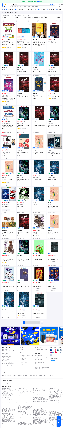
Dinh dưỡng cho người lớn (8, 393)
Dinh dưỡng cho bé (7, 392)
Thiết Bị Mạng (39, 404)
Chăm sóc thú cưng (36, 418)
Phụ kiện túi (29, 420)
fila (15, 383)
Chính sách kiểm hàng (6, 357)
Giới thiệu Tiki (22, 349)
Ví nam (19, 423)
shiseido (4, 383)
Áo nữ (19, 389)
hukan (11, 383)
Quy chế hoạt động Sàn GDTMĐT (41, 349)
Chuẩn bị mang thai (8, 395)
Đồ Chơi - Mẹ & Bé (6, 388)
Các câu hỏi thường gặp (6, 351)
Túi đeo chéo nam (24, 423)
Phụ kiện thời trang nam (40, 395)
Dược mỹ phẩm (12, 421)
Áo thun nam (20, 397)
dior (6, 382)
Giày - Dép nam (21, 411)
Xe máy (52, 419)
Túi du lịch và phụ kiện (39, 389)
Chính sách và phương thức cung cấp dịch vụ (41, 363)
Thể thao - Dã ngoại (54, 391)
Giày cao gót (20, 406)
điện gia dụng (13, 6)
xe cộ (18, 6)
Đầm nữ (22, 389)
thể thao (36, 6)
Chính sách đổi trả (5, 359)
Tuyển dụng (22, 352)
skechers (38, 382)
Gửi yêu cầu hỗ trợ (5, 353)
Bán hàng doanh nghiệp (24, 362)
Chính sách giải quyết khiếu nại (25, 356)
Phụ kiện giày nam (23, 414)
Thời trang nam (21, 395)
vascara (3, 382)
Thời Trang (58, 389)
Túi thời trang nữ (21, 417)
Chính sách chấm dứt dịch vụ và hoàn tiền (41, 365)
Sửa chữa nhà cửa (38, 410)
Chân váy (25, 391)
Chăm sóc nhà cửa (9, 405)
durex (27, 382)
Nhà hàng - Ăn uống (54, 413)
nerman (54, 382)
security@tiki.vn (11, 365)
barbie (18, 382)
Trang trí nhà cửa (36, 409)
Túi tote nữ (24, 420)
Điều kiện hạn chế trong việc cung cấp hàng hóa (41, 357)
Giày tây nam (25, 412)
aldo (42, 382)
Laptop (43, 405)
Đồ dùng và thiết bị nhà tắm (40, 412)
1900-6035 (7, 349)
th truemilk (15, 382)
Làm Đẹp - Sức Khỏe (6, 413)
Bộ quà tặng (38, 423)
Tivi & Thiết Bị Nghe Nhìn (55, 397)
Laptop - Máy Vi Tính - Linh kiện (40, 401)
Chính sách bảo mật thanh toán (25, 353)
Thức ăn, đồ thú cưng (8, 404)
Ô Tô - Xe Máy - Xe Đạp (54, 417)
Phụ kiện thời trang (37, 392)
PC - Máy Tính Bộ (38, 405)
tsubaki (18, 383)
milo (35, 382)
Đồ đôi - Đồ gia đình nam (26, 400)
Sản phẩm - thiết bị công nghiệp (56, 396)
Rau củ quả (6, 400)
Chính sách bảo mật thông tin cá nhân (26, 355)
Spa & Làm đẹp (56, 412)
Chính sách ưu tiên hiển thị (39, 360)
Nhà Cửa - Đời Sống (37, 408)
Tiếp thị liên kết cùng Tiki (24, 361)
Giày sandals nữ (24, 407)
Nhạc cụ (41, 414)
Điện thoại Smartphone (6, 409)
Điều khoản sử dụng (23, 358)
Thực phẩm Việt (11, 400)
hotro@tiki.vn (11, 363)
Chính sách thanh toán (39, 359)
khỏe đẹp (26, 6)
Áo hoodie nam (23, 399)
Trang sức (35, 398)
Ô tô (55, 419)
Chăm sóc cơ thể (8, 416)
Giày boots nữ (22, 408)
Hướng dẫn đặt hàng (6, 354)
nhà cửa (30, 6)
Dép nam (23, 413)
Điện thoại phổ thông (8, 410)
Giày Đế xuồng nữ (25, 409)
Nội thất (38, 411)
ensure (24, 382)
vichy (14, 383)
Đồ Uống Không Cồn (39, 422)
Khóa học (58, 411)
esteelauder (10, 382)
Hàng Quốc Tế (52, 388)
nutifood (48, 382)
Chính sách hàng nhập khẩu (7, 362)
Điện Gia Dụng (5, 423)
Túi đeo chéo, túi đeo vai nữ (23, 419)
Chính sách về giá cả (38, 355)
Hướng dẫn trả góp (5, 360)
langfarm (7, 383)
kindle (51, 382)
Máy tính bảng (7, 411)
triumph (44, 382)
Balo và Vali (35, 388)
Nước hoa (6, 420)
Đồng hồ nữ (40, 398)
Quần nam (25, 397)
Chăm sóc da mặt (5, 414)
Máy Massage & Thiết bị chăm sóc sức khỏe (9, 417)
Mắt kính (43, 394)
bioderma (30, 382)
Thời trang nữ (21, 388)
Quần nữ (25, 389)
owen (21, 382)
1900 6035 (7, 376)
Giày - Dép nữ (21, 405)
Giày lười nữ (27, 408)
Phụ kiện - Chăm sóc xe (53, 418)
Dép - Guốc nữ (25, 406)
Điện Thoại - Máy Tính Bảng (8, 408)
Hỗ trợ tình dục (11, 420)
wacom (57, 382)
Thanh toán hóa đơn (52, 411)
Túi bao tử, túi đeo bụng (27, 424)
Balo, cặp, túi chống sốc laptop (40, 390)
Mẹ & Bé (55, 393)
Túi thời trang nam (22, 422)
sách (33, 6)
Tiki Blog (21, 350)
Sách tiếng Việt (51, 424)
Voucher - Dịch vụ (53, 409)
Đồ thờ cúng (37, 414)
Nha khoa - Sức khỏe (55, 414)
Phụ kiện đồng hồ (39, 399)
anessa (61, 382)
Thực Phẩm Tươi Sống (7, 397)
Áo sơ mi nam (24, 398)
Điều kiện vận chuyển (23, 364)
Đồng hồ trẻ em (45, 399)
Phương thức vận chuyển (6, 356)
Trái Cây (3, 399)
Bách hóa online (54, 394)
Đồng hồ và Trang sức (38, 397)
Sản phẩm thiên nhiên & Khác (8, 418)
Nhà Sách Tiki (52, 422)
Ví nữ (29, 419)
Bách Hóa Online (37, 417)
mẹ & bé (21, 6)
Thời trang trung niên (23, 393)
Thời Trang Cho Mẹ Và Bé (6, 389)
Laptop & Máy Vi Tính (57, 395)
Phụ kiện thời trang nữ (37, 394)
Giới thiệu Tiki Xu (23, 359)
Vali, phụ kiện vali (44, 390)
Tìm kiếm (52, 4)
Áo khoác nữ (26, 390)
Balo (34, 389)
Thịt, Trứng (8, 399)
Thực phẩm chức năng (8, 415)
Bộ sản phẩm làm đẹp (8, 421)
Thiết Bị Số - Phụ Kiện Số (54, 400)
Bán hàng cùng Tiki (38, 350)
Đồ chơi (13, 389)
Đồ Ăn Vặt (37, 421)
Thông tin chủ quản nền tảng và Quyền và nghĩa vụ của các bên (42, 368)
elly (33, 382)
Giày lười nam (20, 412)
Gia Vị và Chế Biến (38, 420)
